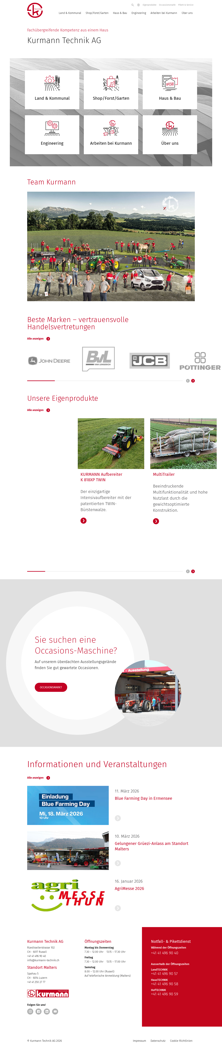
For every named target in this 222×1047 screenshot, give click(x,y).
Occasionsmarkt (51, 687)
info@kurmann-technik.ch (43, 960)
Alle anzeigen (35, 338)
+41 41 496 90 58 (164, 984)
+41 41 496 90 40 (36, 956)
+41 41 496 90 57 (164, 974)
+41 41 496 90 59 (164, 994)
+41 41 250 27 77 (36, 982)
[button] (193, 381)
